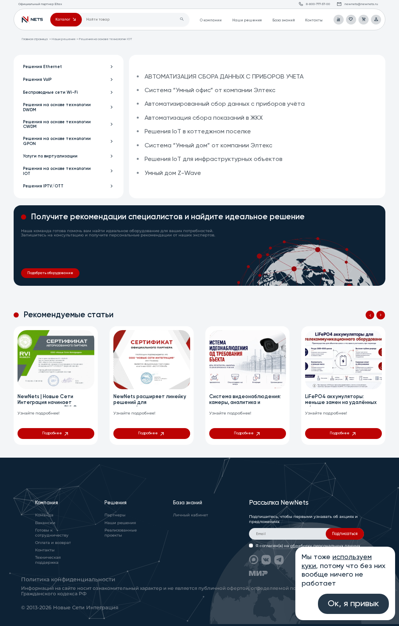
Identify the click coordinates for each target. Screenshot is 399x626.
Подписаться (345, 534)
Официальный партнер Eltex (32, 20)
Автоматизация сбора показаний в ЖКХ (204, 118)
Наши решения (247, 20)
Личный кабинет (190, 515)
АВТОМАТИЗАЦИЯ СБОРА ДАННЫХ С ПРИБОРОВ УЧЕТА (224, 77)
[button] (369, 315)
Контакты (314, 20)
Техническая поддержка (48, 560)
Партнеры (114, 515)
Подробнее (52, 433)
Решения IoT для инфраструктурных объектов (213, 159)
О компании (211, 20)
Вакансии (45, 523)
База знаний (283, 20)
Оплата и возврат (53, 542)
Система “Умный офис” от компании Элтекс (210, 90)
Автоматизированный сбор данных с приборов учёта (225, 104)
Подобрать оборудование (50, 273)
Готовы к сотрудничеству (52, 532)
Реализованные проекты (120, 532)
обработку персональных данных (325, 546)
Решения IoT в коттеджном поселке (198, 132)
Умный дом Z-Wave (173, 173)
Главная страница (34, 39)
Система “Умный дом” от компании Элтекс (208, 146)
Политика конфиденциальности (68, 579)
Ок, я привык (353, 604)
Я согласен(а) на (308, 546)
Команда (44, 515)
